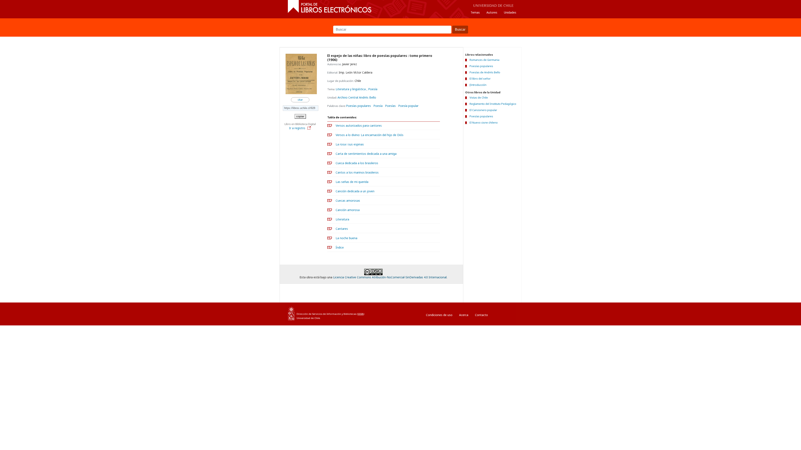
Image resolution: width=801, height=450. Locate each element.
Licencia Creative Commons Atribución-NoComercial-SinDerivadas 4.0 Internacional (390, 277)
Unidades (510, 12)
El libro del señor (480, 78)
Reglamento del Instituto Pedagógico (493, 104)
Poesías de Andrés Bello (485, 72)
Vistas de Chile (479, 97)
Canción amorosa (348, 210)
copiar (300, 116)
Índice (340, 247)
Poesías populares (481, 66)
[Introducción (478, 85)
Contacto (481, 315)
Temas (475, 12)
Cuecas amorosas (348, 200)
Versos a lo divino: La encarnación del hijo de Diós (369, 135)
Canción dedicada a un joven (355, 191)
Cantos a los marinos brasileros (357, 172)
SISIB (361, 313)
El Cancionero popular (483, 110)
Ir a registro (297, 128)
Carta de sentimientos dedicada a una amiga (366, 154)
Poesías (390, 106)
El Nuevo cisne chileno (484, 122)
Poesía (378, 106)
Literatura (342, 219)
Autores (491, 12)
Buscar (400, 23)
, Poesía (371, 89)
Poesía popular (408, 106)
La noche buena (346, 238)
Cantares (342, 229)
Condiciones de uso (439, 315)
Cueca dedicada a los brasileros (357, 163)
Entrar (500, 314)
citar (300, 99)
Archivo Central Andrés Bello (357, 97)
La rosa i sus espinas (350, 144)
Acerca (463, 315)
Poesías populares (358, 106)
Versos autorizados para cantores (359, 126)
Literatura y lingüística (351, 89)
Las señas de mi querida (352, 182)
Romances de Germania (484, 60)
